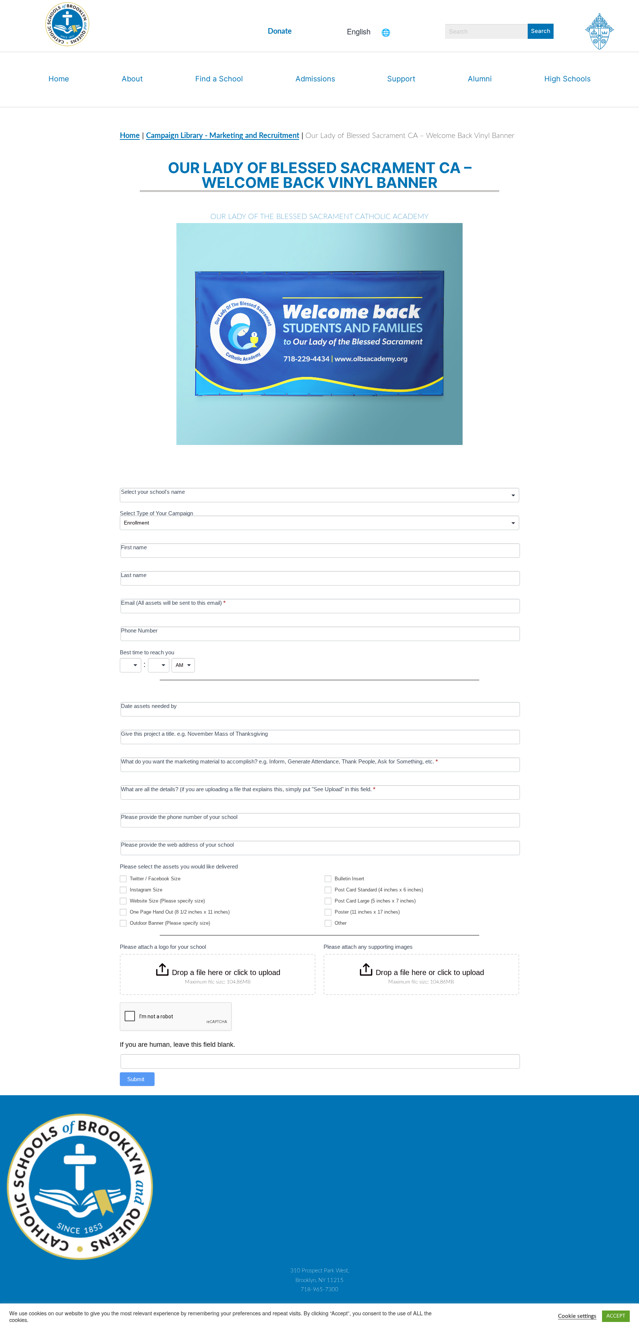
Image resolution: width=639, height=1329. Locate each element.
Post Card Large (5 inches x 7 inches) (374, 901)
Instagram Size (145, 890)
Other (339, 923)
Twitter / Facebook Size (154, 878)
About (132, 78)
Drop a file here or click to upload (226, 972)
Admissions (315, 78)
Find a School (219, 78)
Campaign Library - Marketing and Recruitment (222, 135)
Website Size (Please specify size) (166, 901)
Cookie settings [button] (577, 1316)
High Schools (567, 78)
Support (401, 78)
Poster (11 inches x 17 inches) (366, 912)
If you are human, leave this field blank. (177, 1044)
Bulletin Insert (348, 878)
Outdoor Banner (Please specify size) (169, 923)
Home (58, 78)
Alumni (480, 78)
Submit (135, 1079)
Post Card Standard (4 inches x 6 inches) (378, 890)
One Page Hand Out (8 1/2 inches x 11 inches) (179, 912)
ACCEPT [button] (615, 1316)
